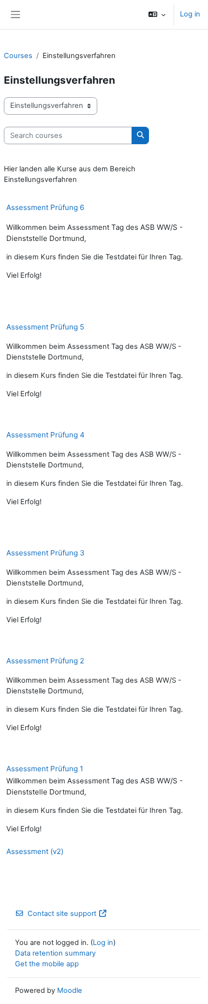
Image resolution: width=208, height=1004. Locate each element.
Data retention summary (55, 953)
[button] (157, 14)
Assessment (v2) (34, 851)
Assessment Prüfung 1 (44, 768)
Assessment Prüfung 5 (45, 326)
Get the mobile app (47, 963)
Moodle (69, 990)
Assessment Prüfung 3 (45, 552)
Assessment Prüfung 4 (45, 434)
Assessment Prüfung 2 (45, 660)
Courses (18, 55)
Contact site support (62, 913)
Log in (190, 14)
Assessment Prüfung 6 (45, 207)
